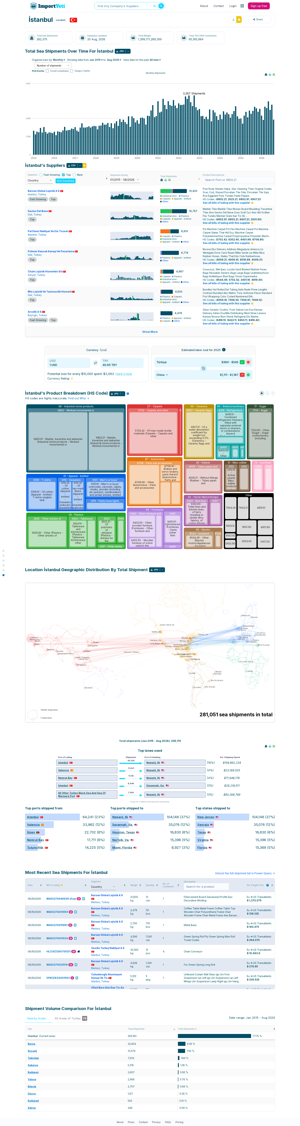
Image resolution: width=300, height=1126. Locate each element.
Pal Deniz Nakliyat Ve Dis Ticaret (48, 231)
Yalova (32, 1079)
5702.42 (221, 239)
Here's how (123, 374)
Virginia (203, 840)
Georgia (203, 824)
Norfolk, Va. (120, 840)
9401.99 (245, 239)
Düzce (32, 1093)
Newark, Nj (153, 762)
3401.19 (245, 279)
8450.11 (242, 320)
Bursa (31, 1043)
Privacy (156, 1122)
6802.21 (221, 199)
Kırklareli (33, 1100)
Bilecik (32, 1086)
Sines (31, 832)
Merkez (95, 902)
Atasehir (32, 234)
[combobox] (129, 6)
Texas (201, 832)
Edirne (32, 1107)
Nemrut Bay (65, 777)
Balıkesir (33, 1072)
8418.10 (221, 320)
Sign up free (259, 6)
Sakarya (33, 1065)
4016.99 (245, 259)
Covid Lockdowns (59, 71)
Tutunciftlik (35, 847)
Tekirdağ (33, 1058)
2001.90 (256, 219)
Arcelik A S (34, 311)
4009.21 (221, 259)
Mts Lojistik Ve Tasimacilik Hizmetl (49, 291)
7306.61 (245, 299)
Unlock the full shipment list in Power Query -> (245, 873)
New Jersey (205, 817)
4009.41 (233, 259)
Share (259, 19)
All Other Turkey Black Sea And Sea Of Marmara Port (82, 794)
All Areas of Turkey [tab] (70, 1018)
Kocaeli (32, 1050)
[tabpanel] (150, 1068)
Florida (202, 847)
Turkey (42, 194)
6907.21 (255, 199)
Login (232, 6)
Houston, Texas (123, 832)
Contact (219, 6)
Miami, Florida (122, 847)
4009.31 (257, 259)
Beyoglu (32, 315)
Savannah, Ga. (155, 785)
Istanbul (32, 194)
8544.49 (221, 279)
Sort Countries (65, 180)
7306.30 (233, 299)
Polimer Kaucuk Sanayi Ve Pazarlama (51, 251)
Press (131, 1122)
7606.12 (256, 299)
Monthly (58, 59)
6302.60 (233, 239)
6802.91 (244, 199)
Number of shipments (49, 65)
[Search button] (161, 6)
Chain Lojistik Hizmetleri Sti (45, 271)
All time (154, 59)
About (204, 6)
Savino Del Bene (38, 211)
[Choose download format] (128, 51)
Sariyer (32, 274)
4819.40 (256, 279)
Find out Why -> (78, 398)
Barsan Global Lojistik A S (44, 190)
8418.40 (254, 320)
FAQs (168, 1122)
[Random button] (154, 6)
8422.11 (231, 320)
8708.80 (257, 239)
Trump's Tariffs (82, 71)
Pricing (179, 1122)
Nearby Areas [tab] (38, 1018)
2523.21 (233, 199)
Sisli (30, 214)
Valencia (63, 770)
